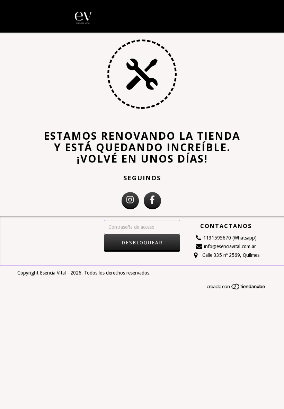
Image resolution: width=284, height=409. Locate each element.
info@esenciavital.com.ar (230, 246)
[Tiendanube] (236, 288)
